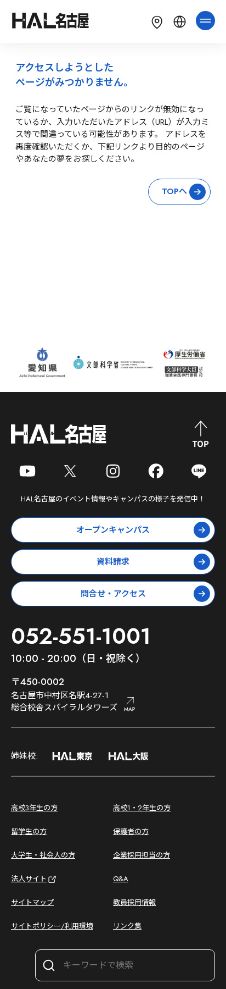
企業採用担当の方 (141, 855)
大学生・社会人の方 (43, 855)
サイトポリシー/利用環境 (52, 926)
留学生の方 (29, 831)
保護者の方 (131, 831)
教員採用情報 (134, 902)
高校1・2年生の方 (142, 808)
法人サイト (29, 879)
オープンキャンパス (113, 530)
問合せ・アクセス (113, 594)
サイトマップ (32, 902)
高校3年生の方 (34, 808)
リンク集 (127, 926)
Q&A (120, 879)
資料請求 (113, 562)
